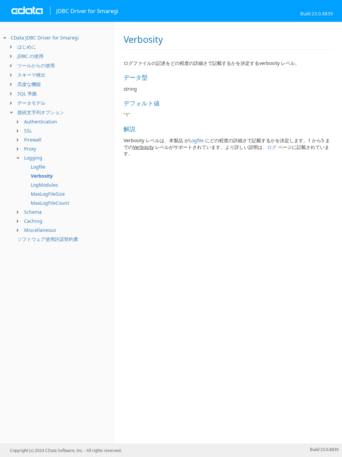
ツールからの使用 (36, 65)
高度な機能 (29, 84)
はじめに (26, 46)
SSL (28, 130)
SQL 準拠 (27, 93)
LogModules (44, 185)
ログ (272, 147)
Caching (33, 221)
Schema (33, 212)
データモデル (31, 103)
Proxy (30, 149)
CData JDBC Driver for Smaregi (45, 37)
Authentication (40, 121)
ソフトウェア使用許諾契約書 (47, 239)
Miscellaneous (40, 230)
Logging (33, 158)
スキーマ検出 (31, 75)
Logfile (38, 167)
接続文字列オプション (40, 112)
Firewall (32, 139)
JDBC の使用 (30, 56)
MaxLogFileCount (50, 203)
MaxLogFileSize (48, 194)
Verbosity (42, 176)
